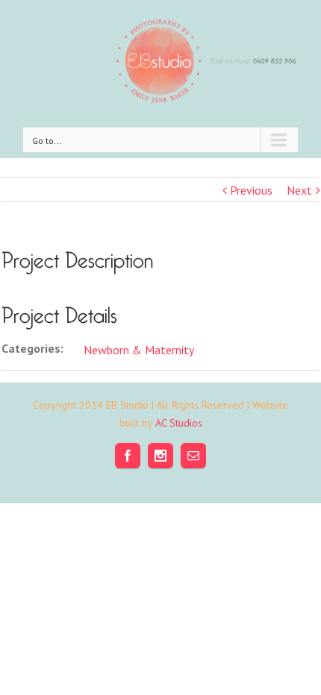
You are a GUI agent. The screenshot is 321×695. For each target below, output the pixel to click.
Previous (251, 190)
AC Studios (178, 423)
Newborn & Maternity (139, 349)
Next (299, 190)
